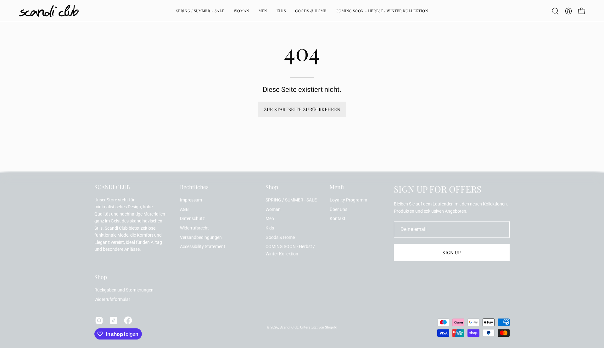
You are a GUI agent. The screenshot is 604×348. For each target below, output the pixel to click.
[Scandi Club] (49, 11)
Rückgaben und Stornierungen (124, 290)
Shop (272, 186)
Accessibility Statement (202, 247)
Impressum (191, 200)
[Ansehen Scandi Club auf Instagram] (99, 320)
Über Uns (338, 209)
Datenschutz (192, 219)
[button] (555, 11)
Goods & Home (280, 237)
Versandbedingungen (201, 237)
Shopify (330, 327)
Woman (273, 209)
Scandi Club (289, 327)
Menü (337, 186)
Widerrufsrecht (194, 228)
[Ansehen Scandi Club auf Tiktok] (113, 320)
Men (270, 219)
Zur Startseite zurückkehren (302, 109)
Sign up (452, 253)
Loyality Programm (348, 200)
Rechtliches (194, 186)
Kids (270, 228)
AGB (184, 209)
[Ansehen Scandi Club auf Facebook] (128, 320)
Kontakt (337, 219)
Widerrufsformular (112, 299)
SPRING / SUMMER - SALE (291, 200)
